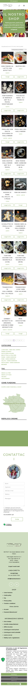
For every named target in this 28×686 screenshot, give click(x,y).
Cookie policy (7, 595)
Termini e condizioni (9, 603)
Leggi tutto (20, 77)
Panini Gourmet (6, 351)
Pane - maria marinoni (8, 359)
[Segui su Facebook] (11, 584)
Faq (5, 598)
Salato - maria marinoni (9, 360)
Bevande (4, 364)
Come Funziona (8, 592)
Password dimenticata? (10, 612)
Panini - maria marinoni (8, 357)
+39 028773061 (14, 573)
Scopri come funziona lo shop (11, 387)
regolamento (16, 637)
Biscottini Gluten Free (8, 355)
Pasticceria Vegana (7, 353)
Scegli (7, 77)
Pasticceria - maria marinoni (10, 362)
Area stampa (7, 621)
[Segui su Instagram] (17, 584)
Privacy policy (8, 600)
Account (6, 609)
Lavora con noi (8, 635)
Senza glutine (6, 373)
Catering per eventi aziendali (12, 632)
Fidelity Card (7, 637)
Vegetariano (5, 378)
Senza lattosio (6, 374)
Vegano (3, 376)
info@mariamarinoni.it (14, 578)
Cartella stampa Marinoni (11, 624)
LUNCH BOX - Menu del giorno (10, 349)
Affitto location (8, 627)
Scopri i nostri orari (14, 566)
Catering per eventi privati (11, 629)
